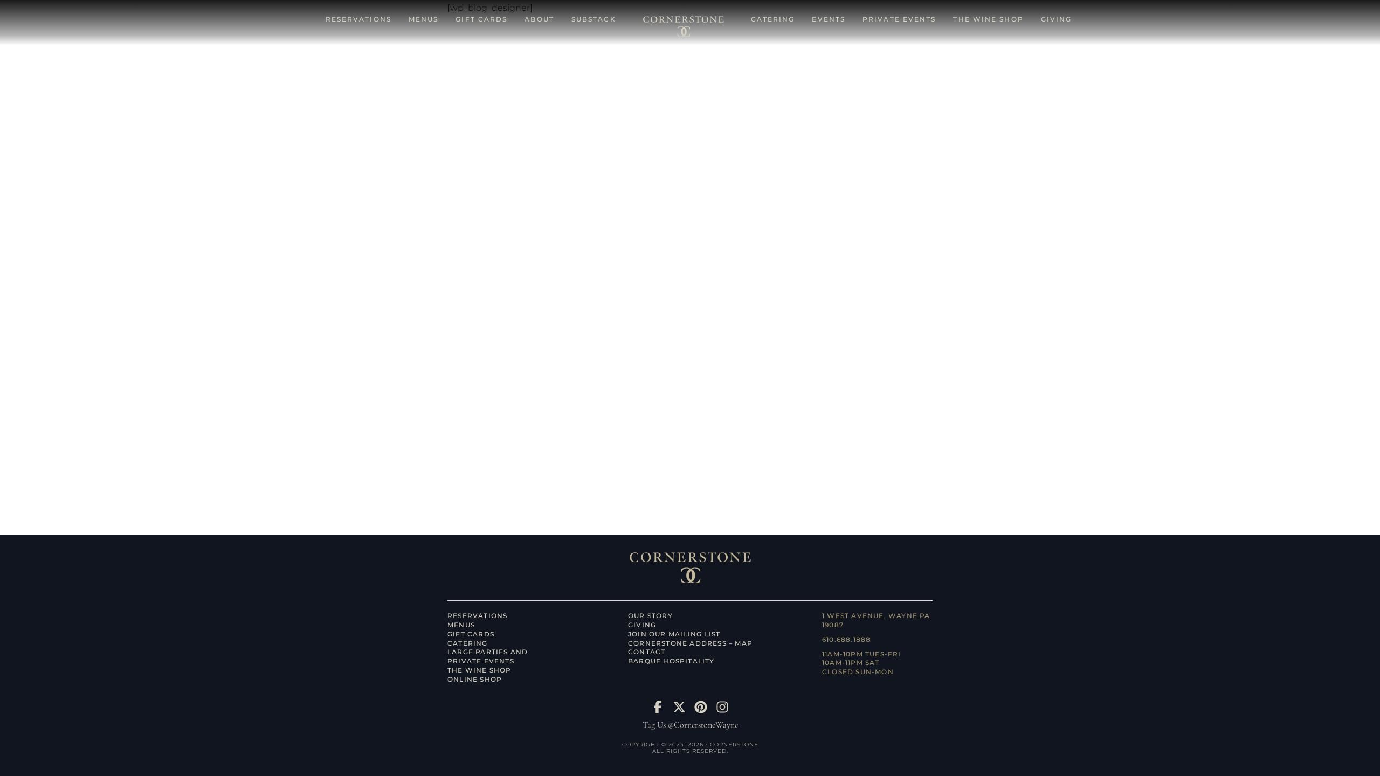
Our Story (650, 616)
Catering (467, 643)
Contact (646, 652)
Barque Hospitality (671, 661)
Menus (461, 625)
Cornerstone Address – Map (690, 643)
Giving (642, 625)
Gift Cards (470, 634)
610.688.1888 (846, 639)
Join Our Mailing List (674, 634)
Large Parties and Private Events (487, 656)
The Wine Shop (479, 670)
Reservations (477, 616)
